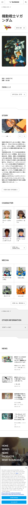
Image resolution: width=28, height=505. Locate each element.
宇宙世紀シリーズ (6, 87)
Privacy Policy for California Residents (11, 493)
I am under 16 (14, 502)
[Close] (26, 468)
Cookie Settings (14, 497)
